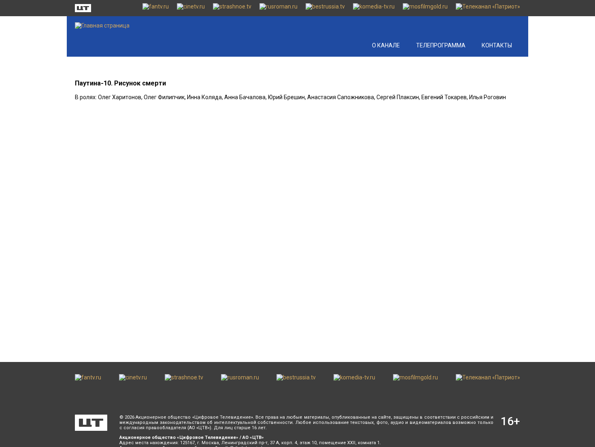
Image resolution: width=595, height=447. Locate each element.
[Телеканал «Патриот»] (488, 8)
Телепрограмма (440, 45)
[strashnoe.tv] (232, 8)
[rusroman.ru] (278, 8)
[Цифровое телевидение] (91, 423)
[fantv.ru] (155, 8)
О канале (386, 45)
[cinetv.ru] (191, 8)
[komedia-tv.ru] (374, 8)
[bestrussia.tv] (325, 8)
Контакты (497, 45)
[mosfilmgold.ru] (425, 8)
